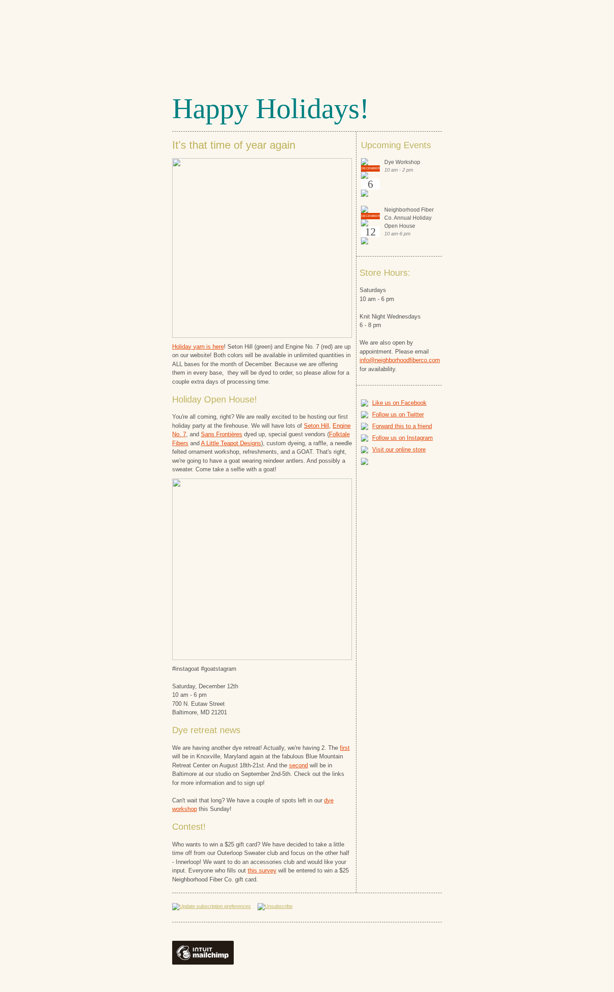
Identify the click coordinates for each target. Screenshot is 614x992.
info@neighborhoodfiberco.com (400, 360)
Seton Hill (316, 425)
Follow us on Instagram (402, 437)
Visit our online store (399, 449)
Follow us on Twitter (398, 414)
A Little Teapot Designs (231, 443)
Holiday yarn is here (198, 346)
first (345, 747)
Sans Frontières (221, 434)
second (298, 765)
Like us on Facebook (399, 402)
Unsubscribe (279, 906)
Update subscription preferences (215, 906)
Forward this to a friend (402, 426)
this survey (262, 870)
